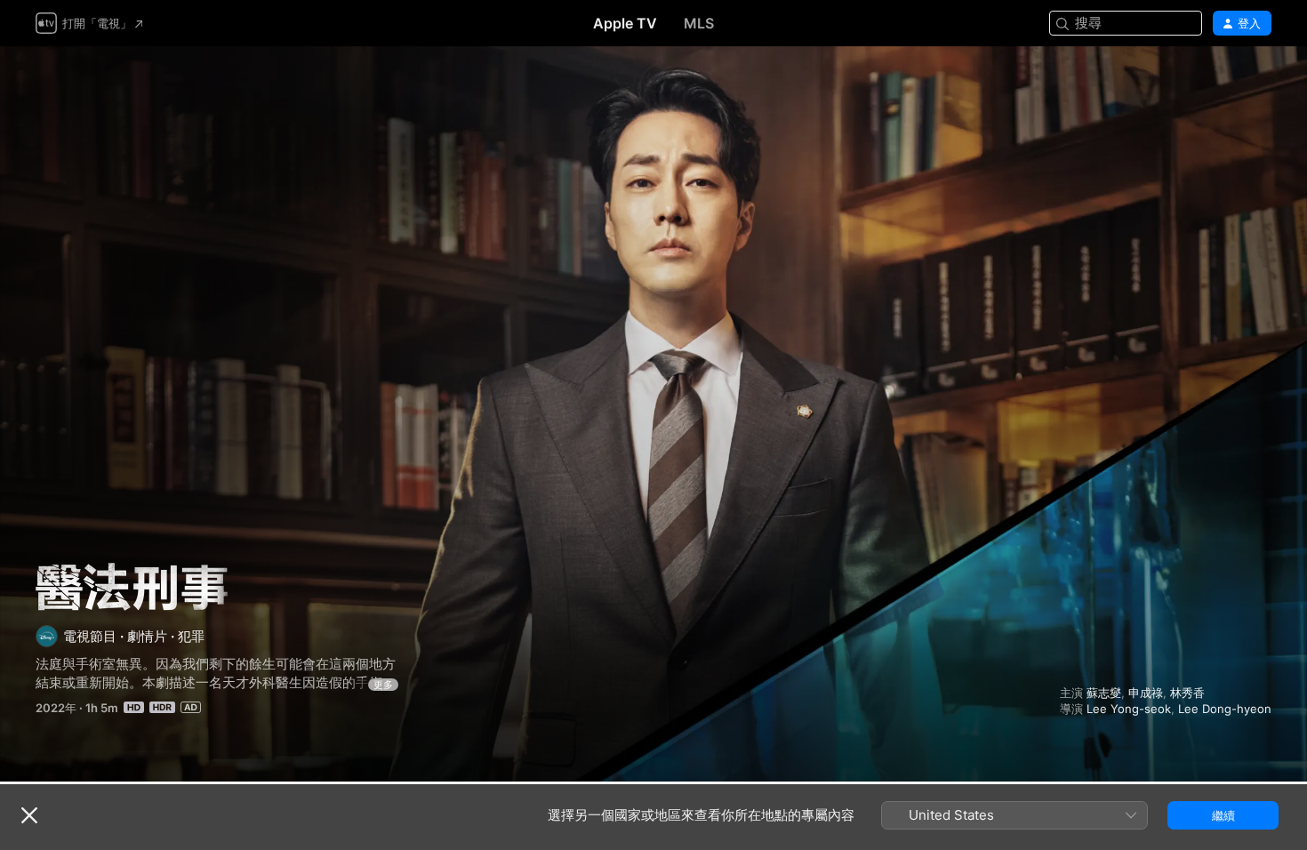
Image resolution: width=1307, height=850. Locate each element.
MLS (699, 23)
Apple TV (625, 23)
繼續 (1223, 815)
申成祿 (1145, 693)
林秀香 (1187, 693)
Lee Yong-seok (1128, 709)
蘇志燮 (1103, 693)
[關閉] (29, 815)
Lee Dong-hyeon (1224, 709)
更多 (383, 684)
